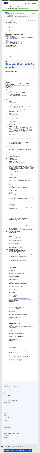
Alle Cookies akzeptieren (8, 450)
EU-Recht (5, 420)
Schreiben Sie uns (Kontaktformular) (9, 443)
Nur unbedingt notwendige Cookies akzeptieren (23, 450)
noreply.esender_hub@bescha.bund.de (17, 336)
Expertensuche (16, 16)
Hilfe (4, 393)
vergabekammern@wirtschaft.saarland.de (17, 293)
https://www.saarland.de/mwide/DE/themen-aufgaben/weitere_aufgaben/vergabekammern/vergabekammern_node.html (21, 299)
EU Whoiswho (6, 425)
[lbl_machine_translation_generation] (17, 71)
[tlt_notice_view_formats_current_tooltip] (33, 79)
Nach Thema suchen (23, 16)
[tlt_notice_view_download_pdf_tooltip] (6, 64)
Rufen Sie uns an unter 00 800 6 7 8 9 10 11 (10, 440)
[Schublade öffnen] (5, 27)
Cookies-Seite (30, 446)
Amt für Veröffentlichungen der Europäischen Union (12, 386)
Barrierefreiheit (6, 408)
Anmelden (28, 3)
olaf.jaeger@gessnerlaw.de (13, 42)
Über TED (5, 413)
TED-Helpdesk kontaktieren (8, 395)
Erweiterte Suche (10, 16)
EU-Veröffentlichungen (7, 427)
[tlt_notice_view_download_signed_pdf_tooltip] (10, 56)
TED (4, 20)
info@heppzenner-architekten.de (16, 317)
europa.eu (8, 435)
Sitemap (5, 415)
